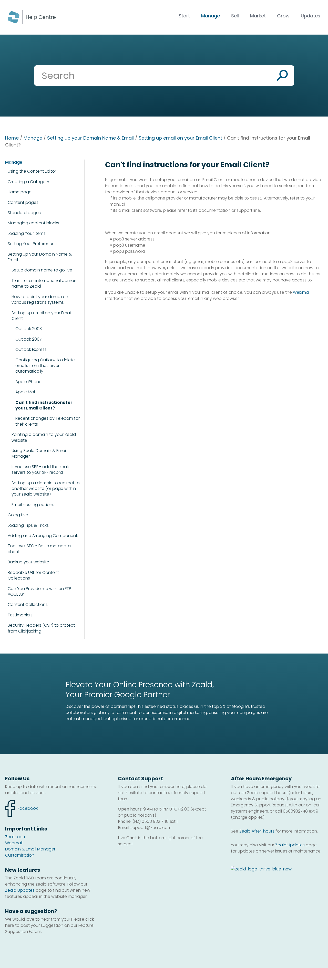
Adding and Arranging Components (43, 536)
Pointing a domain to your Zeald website (44, 437)
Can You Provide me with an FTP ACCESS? (39, 591)
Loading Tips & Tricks (28, 525)
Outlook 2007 (28, 339)
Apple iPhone (28, 382)
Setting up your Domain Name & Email (90, 138)
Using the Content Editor (32, 171)
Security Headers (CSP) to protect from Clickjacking (41, 628)
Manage (210, 16)
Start (184, 16)
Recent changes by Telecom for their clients (47, 421)
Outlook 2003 (28, 329)
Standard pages (24, 213)
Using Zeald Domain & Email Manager (39, 453)
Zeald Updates (20, 890)
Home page (20, 192)
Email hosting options (33, 505)
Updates (310, 16)
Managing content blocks (33, 223)
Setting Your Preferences (32, 244)
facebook (21, 805)
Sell (235, 16)
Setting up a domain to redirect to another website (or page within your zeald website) (46, 488)
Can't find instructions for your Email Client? (43, 405)
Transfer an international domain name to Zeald (44, 283)
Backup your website (28, 562)
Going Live (18, 515)
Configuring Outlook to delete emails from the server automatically (45, 365)
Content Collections (28, 604)
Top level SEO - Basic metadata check (39, 548)
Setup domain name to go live (42, 270)
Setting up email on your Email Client (180, 138)
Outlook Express (31, 349)
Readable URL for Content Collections (33, 575)
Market (258, 16)
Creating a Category (28, 182)
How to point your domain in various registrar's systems (40, 299)
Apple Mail (25, 392)
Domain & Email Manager (30, 849)
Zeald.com (15, 837)
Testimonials (20, 615)
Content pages (23, 202)
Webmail (301, 292)
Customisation (19, 855)
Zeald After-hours (256, 831)
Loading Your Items (27, 233)
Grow (283, 16)
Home (12, 138)
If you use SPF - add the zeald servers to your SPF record (41, 469)
